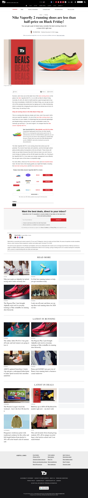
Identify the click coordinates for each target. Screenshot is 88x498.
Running (46, 14)
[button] (33, 175)
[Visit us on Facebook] (51, 2)
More (59, 5)
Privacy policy (31, 480)
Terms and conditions (62, 478)
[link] (17, 134)
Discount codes (66, 464)
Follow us (44, 91)
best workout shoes (37, 166)
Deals (22, 9)
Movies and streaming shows (40, 462)
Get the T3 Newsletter (33, 9)
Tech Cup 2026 (71, 9)
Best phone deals (67, 457)
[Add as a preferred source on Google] (44, 488)
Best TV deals (66, 462)
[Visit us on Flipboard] (63, 2)
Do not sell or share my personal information (44, 483)
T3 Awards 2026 (46, 9)
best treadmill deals (47, 161)
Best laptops (51, 457)
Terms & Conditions (45, 227)
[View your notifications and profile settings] (75, 2)
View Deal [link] (47, 175)
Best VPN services (37, 464)
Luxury (49, 5)
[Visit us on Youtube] (58, 2)
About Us (52, 478)
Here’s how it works (60, 35)
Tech (30, 5)
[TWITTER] (15, 237)
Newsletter (51, 91)
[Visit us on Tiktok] (65, 2)
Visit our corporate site (59, 493)
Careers (58, 480)
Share (16, 91)
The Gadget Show (59, 9)
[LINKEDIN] (20, 237)
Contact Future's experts (41, 478)
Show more (34, 194)
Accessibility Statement (26, 478)
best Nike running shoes (43, 117)
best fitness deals (34, 161)
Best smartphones (52, 462)
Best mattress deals (67, 459)
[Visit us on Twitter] (54, 2)
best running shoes (44, 96)
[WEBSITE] (22, 237)
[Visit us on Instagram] (61, 2)
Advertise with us (50, 480)
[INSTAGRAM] (18, 237)
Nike (19, 98)
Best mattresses (52, 464)
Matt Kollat (37, 32)
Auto (54, 5)
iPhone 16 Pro (36, 457)
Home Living (42, 5)
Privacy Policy (53, 227)
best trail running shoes (20, 166)
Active (35, 5)
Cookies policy (40, 480)
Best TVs (50, 459)
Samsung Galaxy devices (39, 459)
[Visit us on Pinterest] (56, 2)
